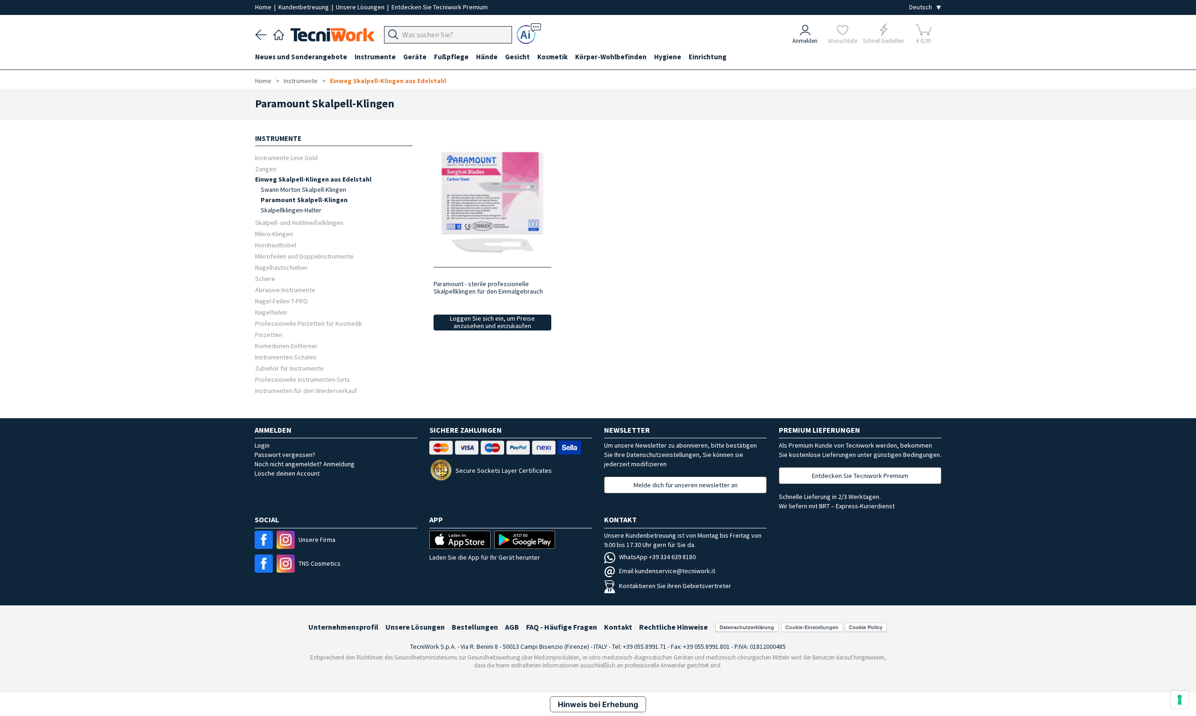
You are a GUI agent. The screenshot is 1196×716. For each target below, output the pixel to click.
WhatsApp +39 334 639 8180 (657, 557)
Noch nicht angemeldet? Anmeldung (305, 464)
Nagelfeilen (271, 312)
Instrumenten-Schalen (285, 357)
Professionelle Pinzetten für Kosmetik (308, 323)
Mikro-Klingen (274, 234)
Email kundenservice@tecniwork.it (667, 571)
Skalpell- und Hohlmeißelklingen (299, 222)
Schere (265, 278)
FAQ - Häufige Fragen (561, 627)
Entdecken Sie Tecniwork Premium (440, 7)
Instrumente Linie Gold (286, 157)
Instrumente (301, 81)
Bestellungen (475, 627)
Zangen (265, 169)
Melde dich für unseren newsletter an (686, 485)
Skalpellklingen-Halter (291, 210)
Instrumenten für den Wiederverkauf (306, 390)
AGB (512, 627)
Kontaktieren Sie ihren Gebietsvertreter (675, 586)
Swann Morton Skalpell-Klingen (303, 189)
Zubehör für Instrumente (289, 368)
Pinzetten (268, 334)
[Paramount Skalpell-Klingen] (492, 201)
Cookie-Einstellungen (812, 627)
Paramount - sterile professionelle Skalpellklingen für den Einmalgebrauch (488, 287)
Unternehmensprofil (343, 627)
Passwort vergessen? (285, 454)
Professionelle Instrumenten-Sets (302, 379)
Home (264, 7)
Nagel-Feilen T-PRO (281, 301)
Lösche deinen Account (287, 473)
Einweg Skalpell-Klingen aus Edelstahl (388, 81)
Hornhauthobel (275, 245)
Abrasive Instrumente (285, 290)
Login (262, 445)
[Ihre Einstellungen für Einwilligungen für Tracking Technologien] (1180, 700)
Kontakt (618, 627)
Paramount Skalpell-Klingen (304, 200)
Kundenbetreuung (304, 7)
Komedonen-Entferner (286, 346)
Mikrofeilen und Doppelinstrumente (304, 256)
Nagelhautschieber (281, 267)
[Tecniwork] (279, 33)
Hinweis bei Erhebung (598, 704)
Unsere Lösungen (361, 7)
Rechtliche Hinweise (673, 627)
